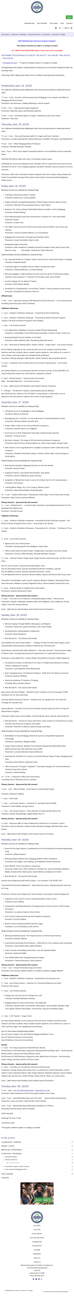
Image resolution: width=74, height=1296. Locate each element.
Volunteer (5, 1177)
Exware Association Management (59, 1291)
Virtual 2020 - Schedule (58, 34)
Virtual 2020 (46, 34)
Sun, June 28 (53, 55)
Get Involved (42, 23)
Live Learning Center (37, 1237)
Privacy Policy (37, 1245)
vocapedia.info (37, 1241)
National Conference (35, 34)
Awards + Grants (7, 1146)
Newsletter (37, 1254)
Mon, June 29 (65, 55)
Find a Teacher (37, 1233)
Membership (30, 23)
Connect (69, 23)
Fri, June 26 (30, 55)
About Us (37, 1258)
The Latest (53, 23)
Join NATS (37, 1225)
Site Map (37, 1249)
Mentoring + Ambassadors (11, 1150)
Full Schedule (6, 55)
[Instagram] (41, 1279)
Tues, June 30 (8, 58)
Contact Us (37, 1262)
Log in (69, 17)
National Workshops (11, 1157)
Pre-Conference (19, 55)
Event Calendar (7, 1174)
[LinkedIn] (39, 1279)
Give (62, 23)
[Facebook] (33, 1279)
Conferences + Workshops (18, 34)
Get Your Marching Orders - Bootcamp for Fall (32, 1090)
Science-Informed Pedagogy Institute (16, 1169)
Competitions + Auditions (11, 1142)
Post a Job (37, 1229)
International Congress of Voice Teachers (17, 1166)
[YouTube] (36, 1279)
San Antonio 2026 (14, 1162)
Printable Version (10, 63)
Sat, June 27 (41, 55)
